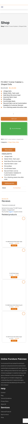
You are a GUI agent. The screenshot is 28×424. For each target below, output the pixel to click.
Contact (3, 392)
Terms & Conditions (6, 398)
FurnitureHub (16, 188)
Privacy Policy (4, 401)
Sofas (17, 142)
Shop (2, 26)
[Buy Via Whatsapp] (23, 218)
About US (3, 404)
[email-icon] (11, 6)
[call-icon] (9, 6)
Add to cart (14, 118)
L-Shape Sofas (11, 142)
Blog (2, 395)
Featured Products (6, 411)
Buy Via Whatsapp (16, 128)
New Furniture (5, 414)
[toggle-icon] (2, 7)
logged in (11, 212)
